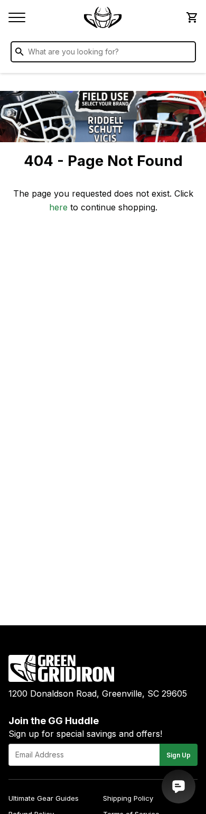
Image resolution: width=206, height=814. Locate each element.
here (58, 207)
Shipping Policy (128, 798)
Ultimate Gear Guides (43, 798)
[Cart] (191, 17)
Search (185, 54)
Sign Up (178, 755)
